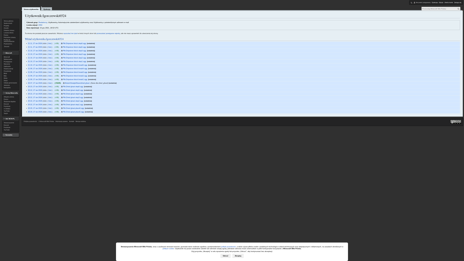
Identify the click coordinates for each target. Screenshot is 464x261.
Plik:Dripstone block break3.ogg (75, 72)
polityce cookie (168, 249)
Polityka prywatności (30, 121)
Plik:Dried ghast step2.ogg (73, 101)
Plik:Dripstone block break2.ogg (75, 76)
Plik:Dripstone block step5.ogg (74, 47)
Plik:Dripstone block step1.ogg (74, 61)
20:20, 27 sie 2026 (35, 108)
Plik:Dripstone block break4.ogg (75, 68)
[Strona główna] (10, 8)
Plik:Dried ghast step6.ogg (73, 86)
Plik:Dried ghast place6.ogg (73, 108)
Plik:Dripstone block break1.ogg (75, 79)
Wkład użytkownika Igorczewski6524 (44, 39)
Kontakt (71, 121)
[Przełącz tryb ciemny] (412, 2)
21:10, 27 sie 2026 (35, 51)
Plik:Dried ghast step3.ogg (73, 97)
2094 (40, 25)
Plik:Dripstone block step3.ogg (74, 54)
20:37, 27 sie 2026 (35, 83)
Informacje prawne (61, 121)
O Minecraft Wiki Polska (46, 121)
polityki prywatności (228, 247)
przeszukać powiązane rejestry (108, 33)
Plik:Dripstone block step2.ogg (74, 58)
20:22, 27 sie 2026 (35, 90)
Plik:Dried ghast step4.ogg (73, 94)
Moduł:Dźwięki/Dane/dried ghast (77, 83)
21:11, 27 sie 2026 (35, 43)
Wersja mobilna (81, 121)
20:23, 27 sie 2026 (35, 86)
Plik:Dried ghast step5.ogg (73, 90)
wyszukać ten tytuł (70, 33)
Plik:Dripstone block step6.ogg (74, 43)
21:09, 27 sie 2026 (35, 68)
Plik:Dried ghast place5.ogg (73, 112)
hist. (50, 43)
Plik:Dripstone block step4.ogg (74, 51)
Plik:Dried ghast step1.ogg (73, 104)
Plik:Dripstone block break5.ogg (75, 65)
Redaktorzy (43, 22)
